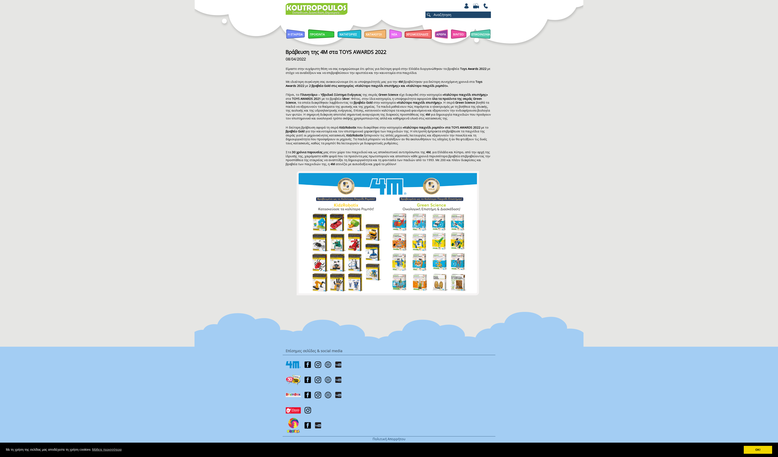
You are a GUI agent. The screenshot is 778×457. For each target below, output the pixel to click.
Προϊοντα (317, 34)
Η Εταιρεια (295, 34)
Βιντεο (458, 34)
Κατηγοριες (348, 34)
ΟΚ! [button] (758, 449)
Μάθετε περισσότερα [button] (107, 449)
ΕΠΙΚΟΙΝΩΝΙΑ (480, 34)
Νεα (394, 34)
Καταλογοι (374, 34)
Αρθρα (441, 34)
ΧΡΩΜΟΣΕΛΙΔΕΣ (417, 34)
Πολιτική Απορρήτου (389, 439)
